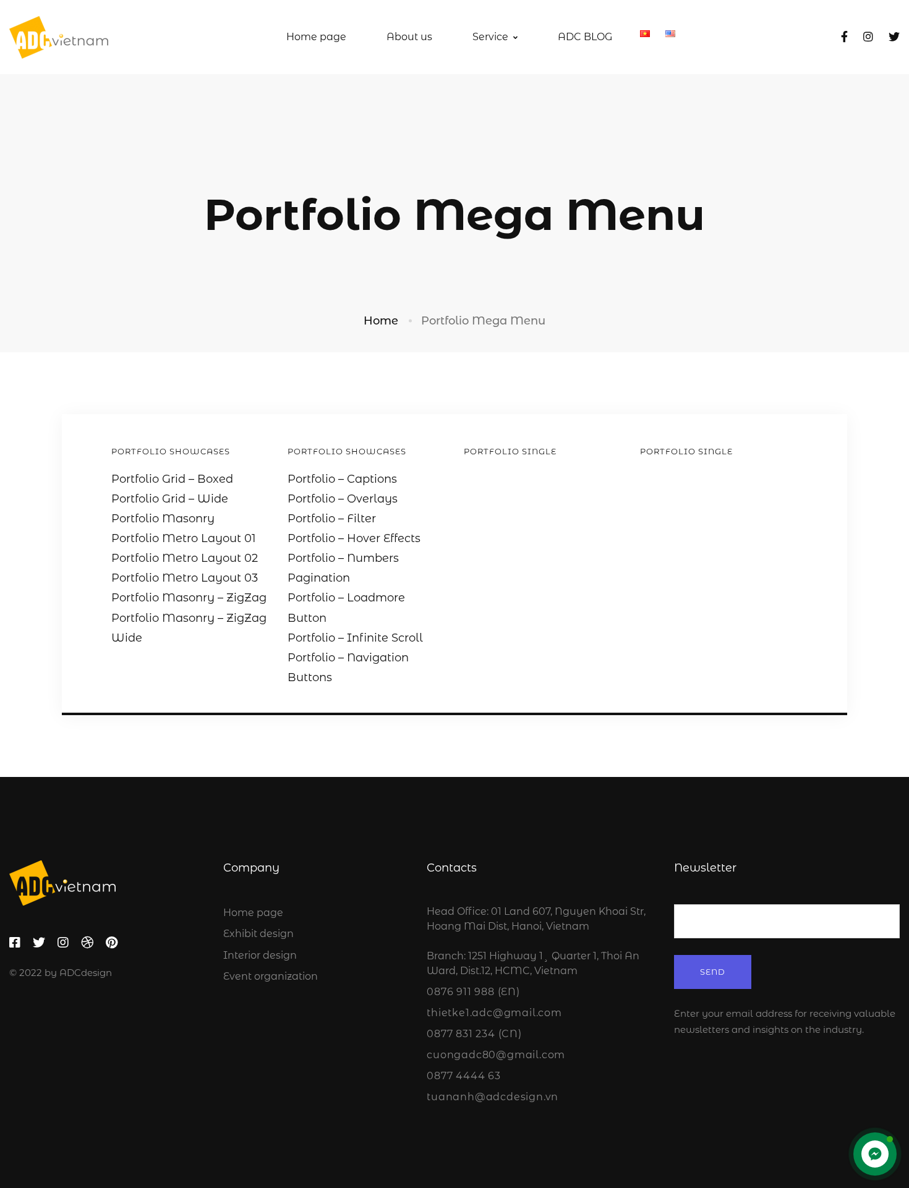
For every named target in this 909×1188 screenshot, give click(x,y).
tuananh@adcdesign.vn (492, 1097)
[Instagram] (868, 37)
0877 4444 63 (464, 1076)
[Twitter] (894, 37)
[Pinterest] (111, 942)
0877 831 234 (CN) (474, 1034)
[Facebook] (844, 37)
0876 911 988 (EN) (473, 992)
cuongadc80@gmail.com (496, 1055)
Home (381, 321)
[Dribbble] (87, 942)
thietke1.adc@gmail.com (494, 1013)
